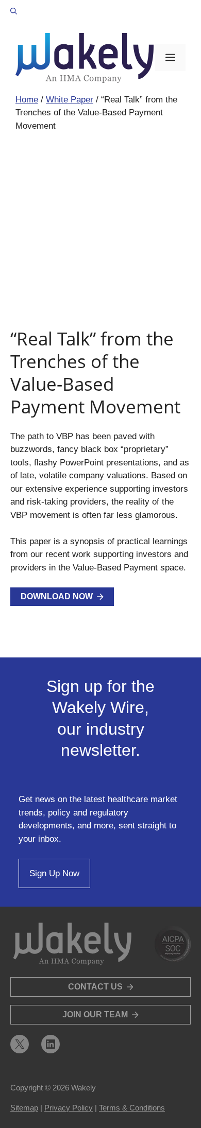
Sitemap (24, 1107)
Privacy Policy (68, 1107)
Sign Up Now (54, 873)
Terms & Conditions (132, 1107)
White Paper (69, 100)
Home (26, 100)
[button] (13, 11)
